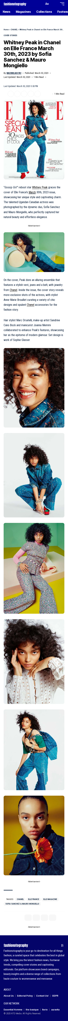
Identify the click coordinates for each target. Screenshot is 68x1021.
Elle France (33, 899)
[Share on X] (11, 94)
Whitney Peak (40, 187)
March (32, 192)
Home (6, 29)
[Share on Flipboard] (17, 94)
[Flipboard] (56, 945)
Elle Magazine (50, 899)
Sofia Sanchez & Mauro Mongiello (22, 904)
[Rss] (62, 945)
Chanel (13, 290)
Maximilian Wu (14, 73)
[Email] (24, 94)
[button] (41, 4)
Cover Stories (10, 35)
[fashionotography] (15, 3)
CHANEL (14, 29)
